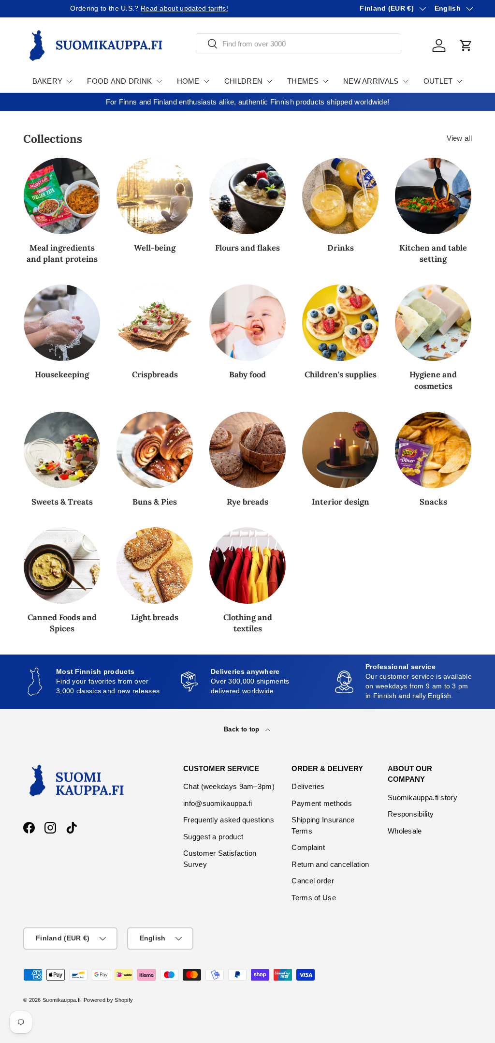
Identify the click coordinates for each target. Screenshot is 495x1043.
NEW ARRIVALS (371, 81)
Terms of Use (313, 898)
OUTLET (438, 81)
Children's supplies (341, 374)
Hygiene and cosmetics (433, 380)
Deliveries (307, 786)
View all (459, 138)
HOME (188, 81)
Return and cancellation (330, 864)
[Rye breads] (247, 450)
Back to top (243, 729)
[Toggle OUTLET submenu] (459, 81)
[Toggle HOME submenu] (206, 81)
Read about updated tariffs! (137, 8)
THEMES (303, 81)
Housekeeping (62, 374)
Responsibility (411, 814)
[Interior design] (340, 450)
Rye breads (247, 501)
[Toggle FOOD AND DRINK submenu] (159, 81)
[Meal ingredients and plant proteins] (62, 196)
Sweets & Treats (62, 501)
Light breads (154, 617)
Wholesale (405, 831)
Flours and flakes (247, 247)
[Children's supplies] (340, 322)
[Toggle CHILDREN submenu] (269, 81)
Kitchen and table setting (433, 253)
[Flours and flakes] (247, 196)
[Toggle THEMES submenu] (325, 81)
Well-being (154, 247)
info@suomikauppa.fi (217, 803)
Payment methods (321, 803)
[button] (466, 45)
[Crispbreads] (154, 322)
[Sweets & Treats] (62, 450)
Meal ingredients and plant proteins (62, 253)
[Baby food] (247, 322)
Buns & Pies (154, 501)
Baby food (247, 374)
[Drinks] (340, 196)
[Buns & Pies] (154, 450)
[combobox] (298, 44)
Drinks (340, 247)
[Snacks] (433, 450)
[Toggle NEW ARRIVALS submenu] (405, 81)
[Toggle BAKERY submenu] (69, 81)
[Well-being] (154, 196)
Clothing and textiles (247, 623)
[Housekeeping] (62, 322)
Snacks (433, 501)
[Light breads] (154, 565)
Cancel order (312, 881)
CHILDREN (243, 81)
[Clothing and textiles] (247, 565)
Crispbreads (155, 374)
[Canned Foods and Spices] (62, 565)
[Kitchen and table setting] (433, 196)
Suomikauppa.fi (61, 1000)
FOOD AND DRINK (119, 81)
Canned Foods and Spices (62, 623)
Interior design (340, 501)
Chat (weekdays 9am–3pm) (229, 786)
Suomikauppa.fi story (422, 797)
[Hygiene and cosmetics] (433, 322)
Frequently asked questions (228, 820)
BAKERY (47, 81)
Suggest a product (213, 837)
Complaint (308, 847)
